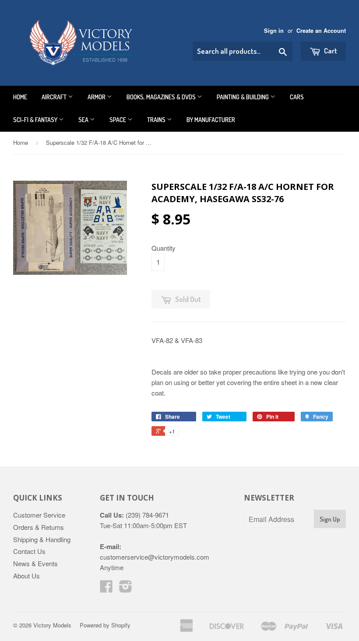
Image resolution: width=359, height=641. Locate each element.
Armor (97, 97)
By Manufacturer (211, 119)
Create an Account (321, 31)
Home (20, 97)
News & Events (35, 563)
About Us (26, 575)
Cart (330, 50)
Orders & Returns (38, 527)
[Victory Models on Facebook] (106, 588)
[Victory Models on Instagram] (125, 588)
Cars (297, 97)
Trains (157, 119)
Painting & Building (243, 97)
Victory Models (52, 625)
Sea (84, 119)
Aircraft (55, 97)
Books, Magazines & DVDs (162, 97)
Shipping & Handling (41, 539)
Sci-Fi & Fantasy (36, 119)
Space (118, 119)
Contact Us (29, 551)
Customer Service (39, 514)
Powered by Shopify (105, 625)
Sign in (274, 31)
